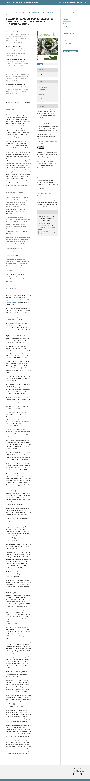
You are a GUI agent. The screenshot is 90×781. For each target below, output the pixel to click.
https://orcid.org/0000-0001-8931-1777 (14, 42)
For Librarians (67, 43)
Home (4, 7)
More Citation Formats (44, 232)
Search (83, 7)
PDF (40, 64)
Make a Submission (70, 51)
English (65, 24)
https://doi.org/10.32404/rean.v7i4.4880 (18, 102)
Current (12, 7)
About (43, 7)
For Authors (66, 40)
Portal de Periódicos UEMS (67, 2)
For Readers (66, 38)
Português (66, 26)
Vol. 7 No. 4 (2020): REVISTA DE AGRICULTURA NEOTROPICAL (35, 12)
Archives (21, 7)
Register (79, 2)
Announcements (32, 7)
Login (85, 2)
